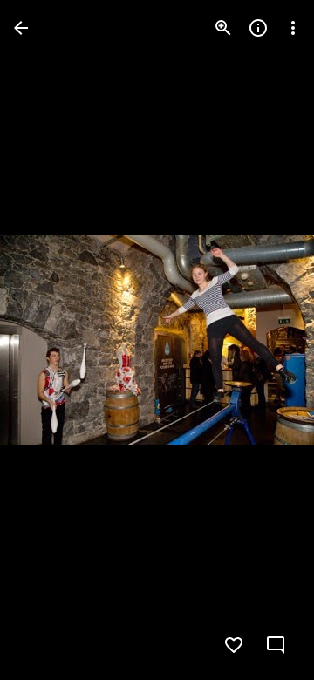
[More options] (293, 27)
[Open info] (258, 27)
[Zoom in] (223, 27)
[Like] (233, 645)
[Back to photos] (21, 28)
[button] (48, 340)
